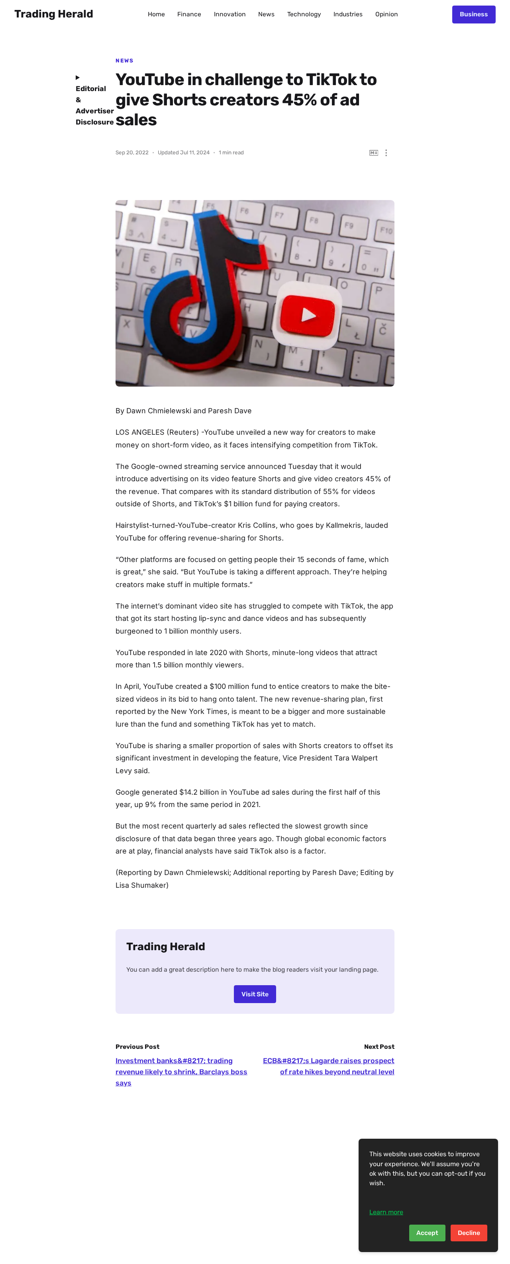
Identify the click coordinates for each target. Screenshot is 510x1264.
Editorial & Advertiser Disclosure (90, 105)
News (266, 14)
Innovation (230, 14)
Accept (427, 1233)
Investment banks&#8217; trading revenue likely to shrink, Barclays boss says (181, 1071)
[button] (386, 153)
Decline (469, 1233)
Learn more (386, 1212)
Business (474, 14)
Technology (304, 14)
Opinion (386, 14)
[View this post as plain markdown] (374, 153)
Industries (348, 14)
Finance (189, 14)
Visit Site (255, 994)
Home (156, 14)
